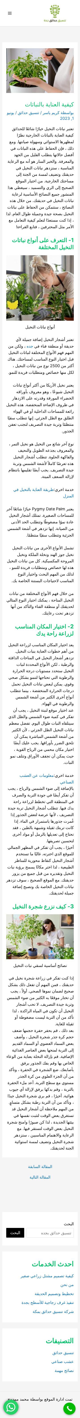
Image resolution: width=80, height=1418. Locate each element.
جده (30, 346)
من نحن (67, 1284)
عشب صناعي (62, 1361)
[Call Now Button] (69, 1409)
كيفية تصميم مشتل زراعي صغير (47, 1276)
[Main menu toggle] (9, 13)
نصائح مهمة (64, 1370)
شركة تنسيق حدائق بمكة (53, 1311)
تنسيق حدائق (28, 112)
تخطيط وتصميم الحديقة (54, 1293)
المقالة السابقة (40, 1167)
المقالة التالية (40, 1177)
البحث (69, 1224)
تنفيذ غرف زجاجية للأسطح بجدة (48, 1302)
